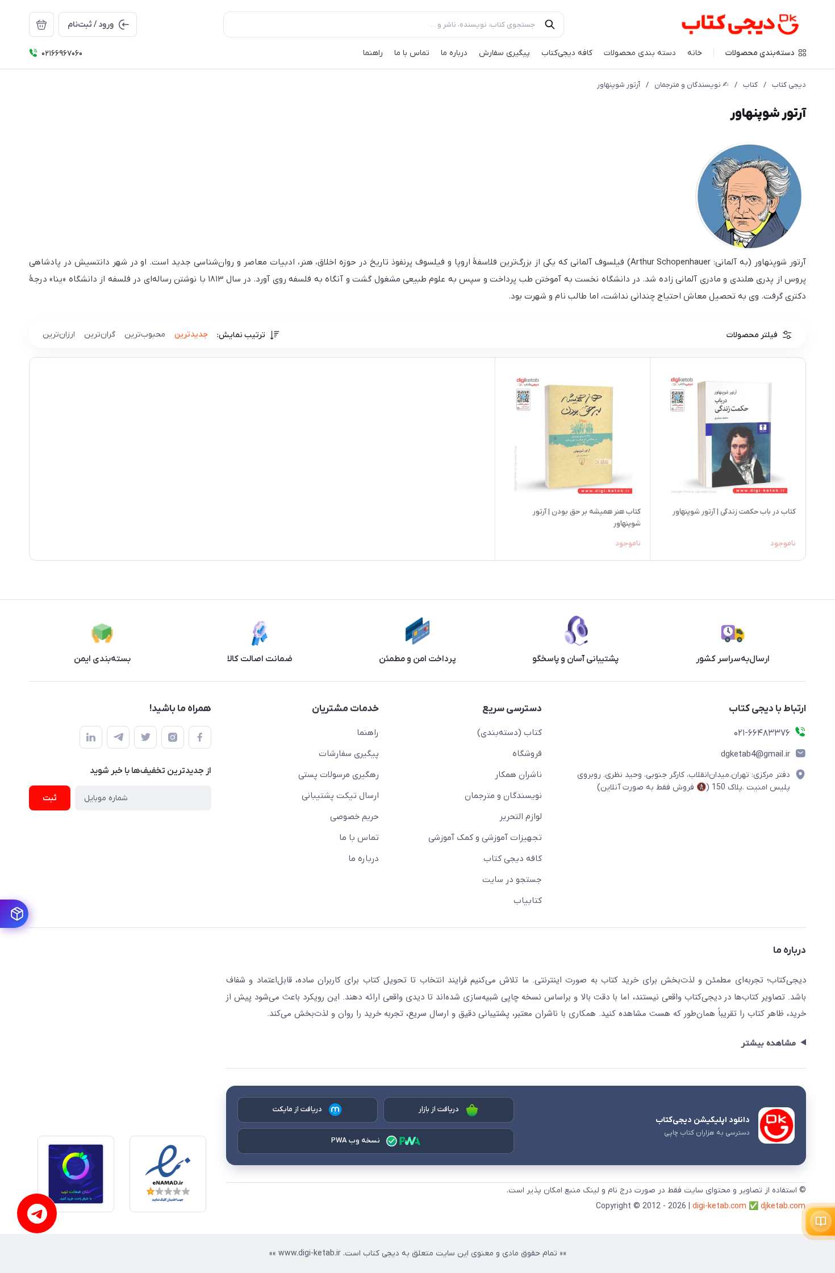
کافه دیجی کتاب (512, 858)
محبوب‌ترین (144, 334)
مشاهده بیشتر (768, 1043)
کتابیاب (527, 900)
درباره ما (363, 858)
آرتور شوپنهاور (618, 85)
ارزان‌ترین (59, 334)
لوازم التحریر (520, 816)
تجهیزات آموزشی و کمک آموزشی (485, 837)
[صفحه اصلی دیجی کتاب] (728, 24)
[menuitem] (41, 24)
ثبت (50, 798)
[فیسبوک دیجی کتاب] (200, 737)
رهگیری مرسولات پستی (338, 774)
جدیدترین (191, 334)
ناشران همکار (518, 774)
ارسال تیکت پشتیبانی (340, 795)
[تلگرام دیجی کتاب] (118, 737)
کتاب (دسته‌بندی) (509, 732)
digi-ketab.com (719, 1206)
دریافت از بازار (439, 1109)
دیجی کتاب (789, 85)
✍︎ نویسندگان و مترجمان (691, 85)
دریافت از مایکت (298, 1109)
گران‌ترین (99, 334)
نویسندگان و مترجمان (503, 795)
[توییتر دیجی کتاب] (145, 737)
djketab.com (783, 1206)
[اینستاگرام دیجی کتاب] (172, 737)
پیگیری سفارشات (349, 753)
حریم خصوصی (354, 816)
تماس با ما (359, 837)
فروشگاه (527, 753)
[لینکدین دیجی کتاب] (91, 737)
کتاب (750, 85)
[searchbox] (393, 24)
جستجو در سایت (512, 879)
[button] (765, 53)
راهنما (368, 732)
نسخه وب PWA (356, 1140)
